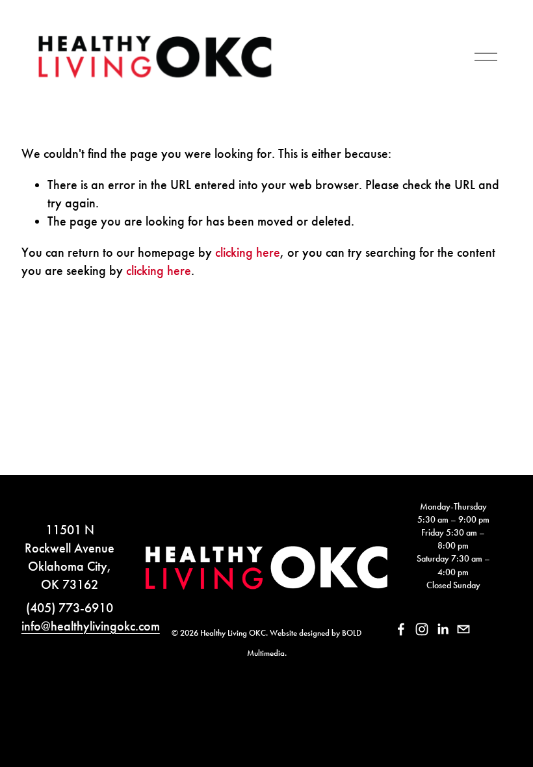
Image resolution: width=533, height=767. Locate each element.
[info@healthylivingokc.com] (463, 629)
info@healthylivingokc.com (90, 626)
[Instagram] (421, 629)
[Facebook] (401, 629)
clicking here (247, 252)
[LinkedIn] (442, 629)
